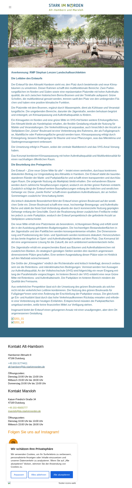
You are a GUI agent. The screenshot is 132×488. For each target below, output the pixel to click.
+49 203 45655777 (18, 407)
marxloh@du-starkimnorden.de (24, 411)
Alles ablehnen (38, 474)
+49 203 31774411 (17, 363)
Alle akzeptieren (62, 474)
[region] (41, 463)
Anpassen (19, 474)
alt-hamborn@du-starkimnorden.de (26, 366)
